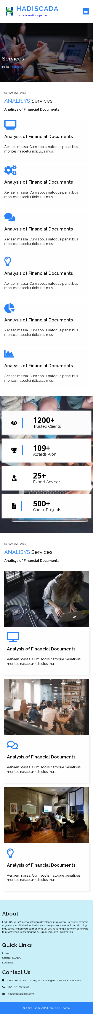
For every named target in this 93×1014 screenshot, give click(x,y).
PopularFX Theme (59, 1007)
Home (5, 66)
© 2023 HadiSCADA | (35, 1007)
